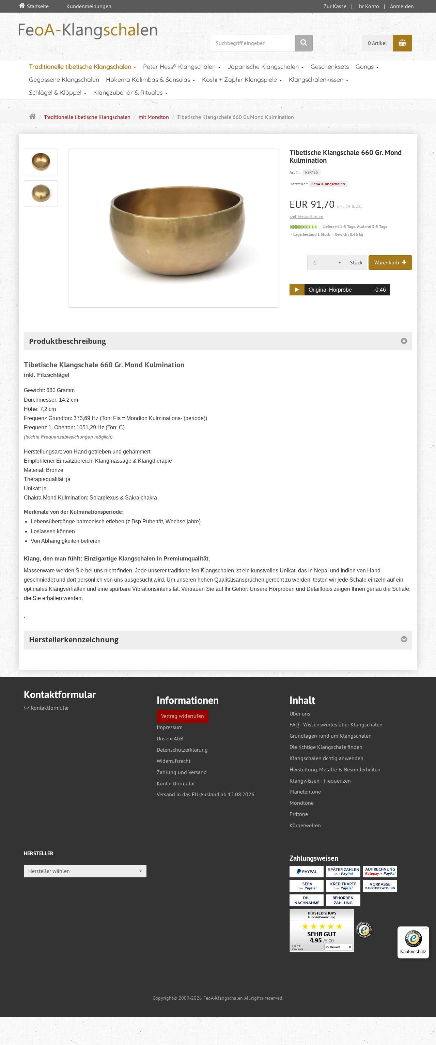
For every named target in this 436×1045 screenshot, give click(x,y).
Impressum (170, 727)
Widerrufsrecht (173, 760)
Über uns (300, 713)
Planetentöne (305, 791)
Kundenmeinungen (88, 6)
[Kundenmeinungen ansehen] (322, 931)
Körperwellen (305, 825)
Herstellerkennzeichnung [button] (74, 639)
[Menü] (425, 930)
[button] (297, 289)
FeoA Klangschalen (328, 183)
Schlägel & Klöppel (56, 92)
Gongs (365, 67)
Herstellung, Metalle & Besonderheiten (335, 769)
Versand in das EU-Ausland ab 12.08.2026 (205, 794)
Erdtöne (299, 814)
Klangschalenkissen (317, 79)
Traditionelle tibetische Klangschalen (81, 67)
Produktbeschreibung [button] (67, 341)
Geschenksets (330, 67)
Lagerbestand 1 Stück (311, 234)
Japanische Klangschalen (264, 67)
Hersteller (38, 853)
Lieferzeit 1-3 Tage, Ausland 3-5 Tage (355, 226)
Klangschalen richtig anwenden (326, 758)
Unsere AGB (170, 738)
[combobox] (327, 262)
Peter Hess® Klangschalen (180, 67)
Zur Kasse (335, 6)
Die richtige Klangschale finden (326, 746)
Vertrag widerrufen (182, 715)
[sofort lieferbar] (304, 227)
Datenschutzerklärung (182, 749)
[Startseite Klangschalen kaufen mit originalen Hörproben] (88, 30)
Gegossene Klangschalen (64, 79)
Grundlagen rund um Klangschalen (331, 735)
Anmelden (402, 6)
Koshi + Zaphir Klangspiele (240, 79)
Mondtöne (302, 802)
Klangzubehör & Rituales (128, 92)
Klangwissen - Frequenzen (320, 780)
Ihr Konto (368, 6)
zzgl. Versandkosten (306, 216)
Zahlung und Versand (182, 772)
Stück (356, 262)
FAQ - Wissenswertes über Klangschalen (336, 724)
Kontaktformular (49, 707)
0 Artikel (377, 43)
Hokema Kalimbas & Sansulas (149, 79)
